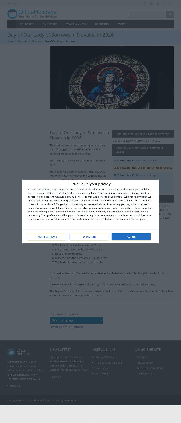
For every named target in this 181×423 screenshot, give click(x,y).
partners (46, 189)
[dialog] (90, 211)
